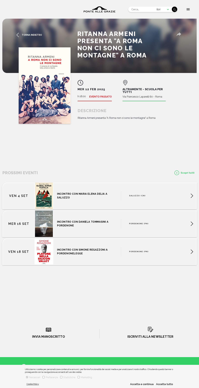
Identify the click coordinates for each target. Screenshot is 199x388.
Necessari (34, 377)
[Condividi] (179, 34)
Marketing (86, 377)
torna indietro (32, 35)
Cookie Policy (32, 384)
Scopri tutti (187, 172)
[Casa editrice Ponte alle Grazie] (99, 9)
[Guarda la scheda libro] (45, 85)
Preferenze (52, 377)
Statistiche (69, 377)
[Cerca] (174, 9)
